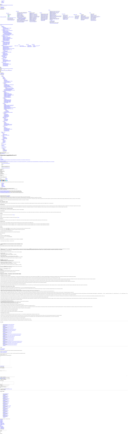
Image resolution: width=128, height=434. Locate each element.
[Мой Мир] (2, 180)
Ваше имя (1, 367)
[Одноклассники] (1, 180)
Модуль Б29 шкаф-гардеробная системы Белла (5, 192)
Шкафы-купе (5, 92)
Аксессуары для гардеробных (51, 161)
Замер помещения (2, 349)
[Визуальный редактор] (126, 375)
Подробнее (4, 326)
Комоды (5, 122)
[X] (3, 180)
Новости (1, 420)
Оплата (18, 217)
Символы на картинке (3, 376)
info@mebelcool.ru (3, 153)
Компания (1, 419)
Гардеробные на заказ (12, 161)
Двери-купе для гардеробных (18, 161)
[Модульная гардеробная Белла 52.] (6, 163)
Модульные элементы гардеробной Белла (5, 161)
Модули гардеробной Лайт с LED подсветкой (42, 161)
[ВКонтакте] (0, 180)
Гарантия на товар (2, 424)
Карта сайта (1, 426)
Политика (1, 421)
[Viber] (4, 180)
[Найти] (0, 6)
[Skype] (6, 180)
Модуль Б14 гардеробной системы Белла (5, 191)
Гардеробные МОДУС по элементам (10, 88)
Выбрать (6, 178)
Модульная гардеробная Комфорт (33, 161)
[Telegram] (7, 180)
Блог (0, 425)
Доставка (13, 214)
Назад (5, 79)
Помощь (1, 422)
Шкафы (5, 104)
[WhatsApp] (5, 180)
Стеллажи (7, 110)
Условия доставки (2, 423)
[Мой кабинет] (0, 67)
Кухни (5, 127)
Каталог (4, 77)
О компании (4, 140)
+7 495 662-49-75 (2, 427)
